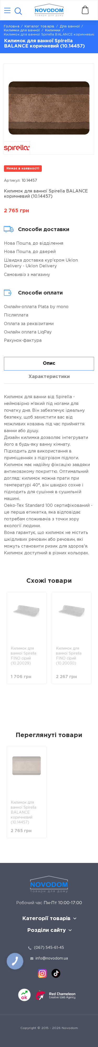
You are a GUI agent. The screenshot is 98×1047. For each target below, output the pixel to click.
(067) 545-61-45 (49, 947)
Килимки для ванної (22, 30)
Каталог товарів (40, 26)
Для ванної (70, 26)
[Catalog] (7, 11)
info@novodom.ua (52, 958)
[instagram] (42, 973)
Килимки (53, 30)
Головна (11, 26)
